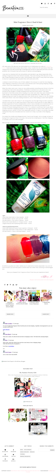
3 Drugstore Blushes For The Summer (18, 415)
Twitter (45, 279)
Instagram (51, 279)
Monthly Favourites (25, 456)
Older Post (46, 314)
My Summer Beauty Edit (28, 372)
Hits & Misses (27, 449)
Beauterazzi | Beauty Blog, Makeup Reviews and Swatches (25, 470)
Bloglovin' (33, 279)
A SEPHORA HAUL (46, 303)
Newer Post (10, 314)
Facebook (39, 279)
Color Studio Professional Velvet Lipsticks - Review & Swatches (38, 429)
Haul (32, 25)
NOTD (21, 449)
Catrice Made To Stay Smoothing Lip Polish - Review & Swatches (38, 415)
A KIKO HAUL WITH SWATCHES (22, 303)
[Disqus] (28, 338)
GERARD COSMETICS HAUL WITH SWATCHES (10, 305)
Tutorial (22, 454)
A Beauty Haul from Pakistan (34, 303)
